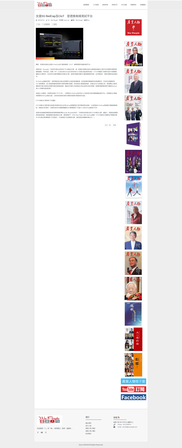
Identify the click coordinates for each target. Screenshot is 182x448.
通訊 (55, 24)
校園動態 (143, 5)
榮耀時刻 (133, 5)
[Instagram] (46, 432)
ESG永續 (124, 5)
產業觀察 (86, 5)
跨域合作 (115, 5)
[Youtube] (42, 432)
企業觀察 (47, 24)
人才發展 (96, 5)
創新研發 (105, 5)
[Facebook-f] (38, 432)
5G (39, 24)
